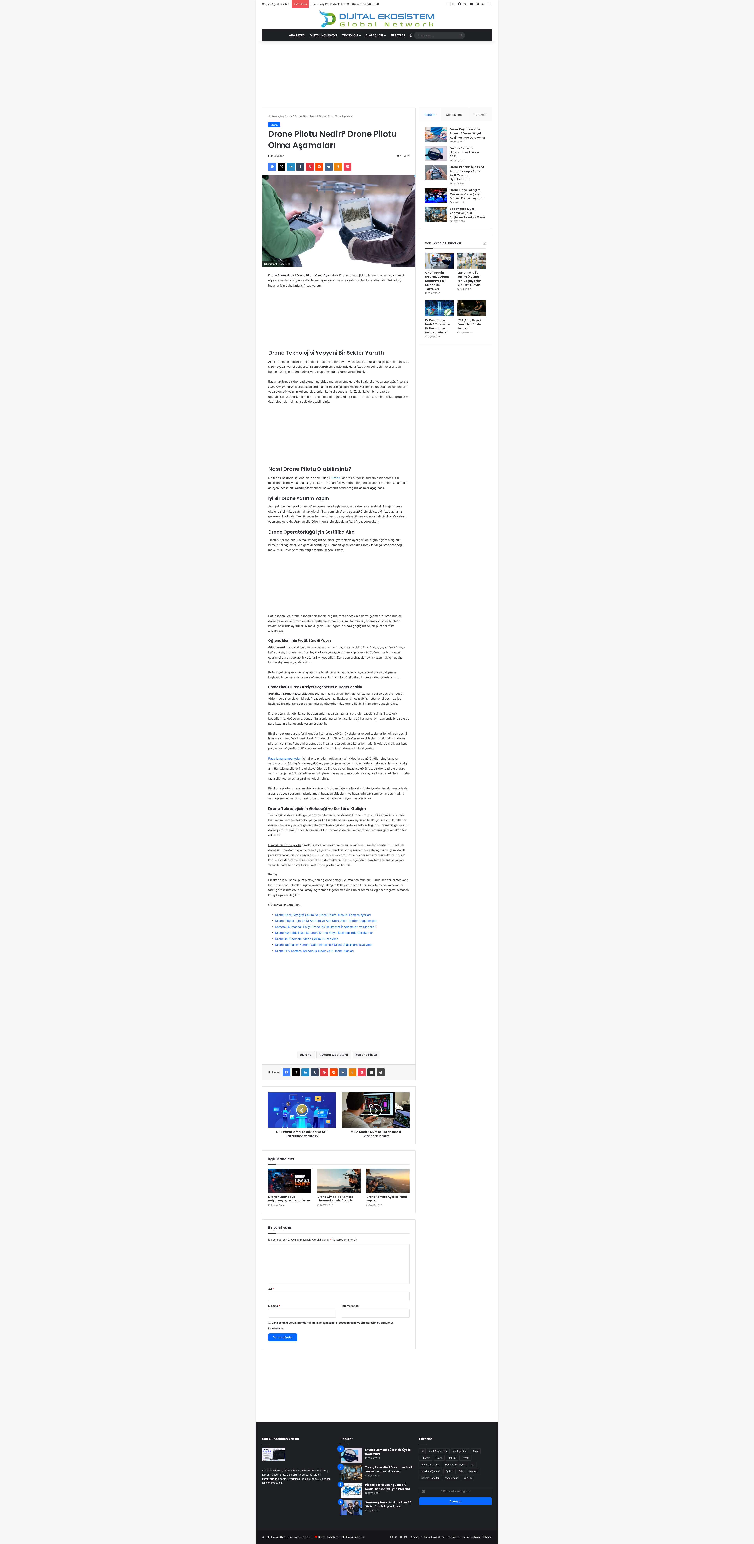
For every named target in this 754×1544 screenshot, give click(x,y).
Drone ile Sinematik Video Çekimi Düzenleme (306, 939)
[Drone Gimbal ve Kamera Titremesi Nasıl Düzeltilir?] (339, 1181)
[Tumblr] (300, 167)
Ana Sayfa (296, 35)
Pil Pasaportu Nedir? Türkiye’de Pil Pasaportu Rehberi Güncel (437, 326)
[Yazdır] (381, 1072)
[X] (281, 167)
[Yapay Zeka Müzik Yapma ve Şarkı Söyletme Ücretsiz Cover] (436, 214)
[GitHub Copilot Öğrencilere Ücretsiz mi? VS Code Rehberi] (273, 1454)
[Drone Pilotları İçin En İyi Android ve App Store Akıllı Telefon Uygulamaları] (436, 172)
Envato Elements (430, 1464)
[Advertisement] (339, 74)
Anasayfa (277, 116)
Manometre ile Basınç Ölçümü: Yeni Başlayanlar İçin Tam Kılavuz (469, 279)
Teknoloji (350, 35)
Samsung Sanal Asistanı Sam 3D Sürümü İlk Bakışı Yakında (388, 1504)
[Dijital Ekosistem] (377, 18)
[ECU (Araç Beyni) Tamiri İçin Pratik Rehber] (471, 308)
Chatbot (425, 1457)
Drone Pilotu (367, 1055)
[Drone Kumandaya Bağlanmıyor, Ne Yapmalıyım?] (289, 1181)
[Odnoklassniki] (338, 167)
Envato (465, 1457)
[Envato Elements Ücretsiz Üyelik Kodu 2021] (436, 153)
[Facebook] (272, 167)
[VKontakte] (329, 167)
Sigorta (473, 1471)
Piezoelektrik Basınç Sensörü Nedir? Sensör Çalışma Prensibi (387, 1487)
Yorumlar (480, 115)
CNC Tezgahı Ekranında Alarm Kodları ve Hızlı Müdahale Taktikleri (437, 281)
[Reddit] (319, 167)
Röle (461, 1471)
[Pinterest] (310, 167)
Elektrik (452, 1457)
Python (449, 1471)
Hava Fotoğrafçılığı (455, 1464)
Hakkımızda (452, 1536)
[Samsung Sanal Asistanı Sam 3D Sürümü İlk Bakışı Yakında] (351, 1507)
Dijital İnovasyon (323, 35)
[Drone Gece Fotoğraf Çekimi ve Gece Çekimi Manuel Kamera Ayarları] (436, 195)
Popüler (430, 115)
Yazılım (468, 1477)
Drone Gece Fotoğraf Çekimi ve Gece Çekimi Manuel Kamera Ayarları (323, 915)
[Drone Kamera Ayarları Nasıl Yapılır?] (388, 1181)
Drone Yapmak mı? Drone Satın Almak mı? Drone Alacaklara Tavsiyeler (324, 945)
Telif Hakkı (346, 1536)
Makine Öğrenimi (430, 1471)
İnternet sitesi (350, 1305)
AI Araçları (374, 35)
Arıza (476, 1451)
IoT (473, 1464)
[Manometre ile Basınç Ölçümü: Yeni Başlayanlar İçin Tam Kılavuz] (471, 261)
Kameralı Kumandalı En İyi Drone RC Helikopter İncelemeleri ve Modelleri (325, 927)
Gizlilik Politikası (470, 1536)
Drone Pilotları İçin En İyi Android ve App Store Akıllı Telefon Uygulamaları (326, 921)
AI (422, 1451)
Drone (288, 116)
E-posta (274, 1305)
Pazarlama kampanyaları (285, 758)
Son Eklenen (455, 115)
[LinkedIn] (291, 167)
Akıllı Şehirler (460, 1451)
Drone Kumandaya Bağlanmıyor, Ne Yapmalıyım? (289, 1198)
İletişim (486, 1536)
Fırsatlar (398, 35)
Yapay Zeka (451, 1477)
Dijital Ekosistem (328, 1536)
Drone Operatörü (334, 1055)
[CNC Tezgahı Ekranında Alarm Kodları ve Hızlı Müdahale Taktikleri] (439, 261)
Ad (271, 1289)
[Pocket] (347, 167)
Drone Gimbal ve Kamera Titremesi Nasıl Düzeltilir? (335, 1198)
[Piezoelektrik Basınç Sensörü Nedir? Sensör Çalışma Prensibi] (351, 1490)
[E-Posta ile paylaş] (371, 1072)
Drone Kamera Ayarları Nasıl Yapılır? (386, 1198)
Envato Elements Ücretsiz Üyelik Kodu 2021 (464, 152)
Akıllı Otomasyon (438, 1451)
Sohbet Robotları (430, 1477)
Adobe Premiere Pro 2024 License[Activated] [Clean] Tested (348, 4)
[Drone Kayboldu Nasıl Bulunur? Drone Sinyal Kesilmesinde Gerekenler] (436, 134)
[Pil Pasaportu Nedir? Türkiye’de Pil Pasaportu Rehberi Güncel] (439, 308)
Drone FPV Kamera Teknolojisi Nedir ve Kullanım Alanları (314, 951)
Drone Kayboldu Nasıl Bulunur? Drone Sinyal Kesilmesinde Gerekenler (324, 933)
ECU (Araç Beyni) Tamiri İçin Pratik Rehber (469, 324)
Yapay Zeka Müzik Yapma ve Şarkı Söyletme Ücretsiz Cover (467, 213)
